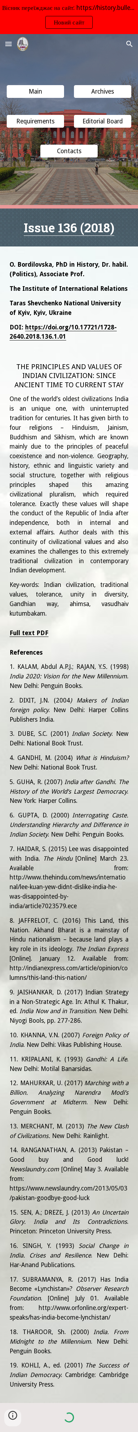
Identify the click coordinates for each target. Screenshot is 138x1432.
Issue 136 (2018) (69, 227)
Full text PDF (29, 633)
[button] (8, 44)
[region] (69, 17)
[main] (69, 227)
